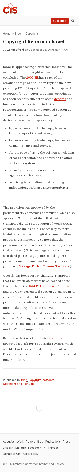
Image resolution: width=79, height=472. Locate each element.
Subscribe (59, 20)
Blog (24, 380)
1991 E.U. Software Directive (50, 286)
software (48, 380)
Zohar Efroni (15, 49)
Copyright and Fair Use (18, 383)
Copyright (34, 380)
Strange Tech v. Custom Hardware (44, 266)
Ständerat (56, 338)
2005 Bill (32, 77)
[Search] (73, 21)
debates (60, 99)
